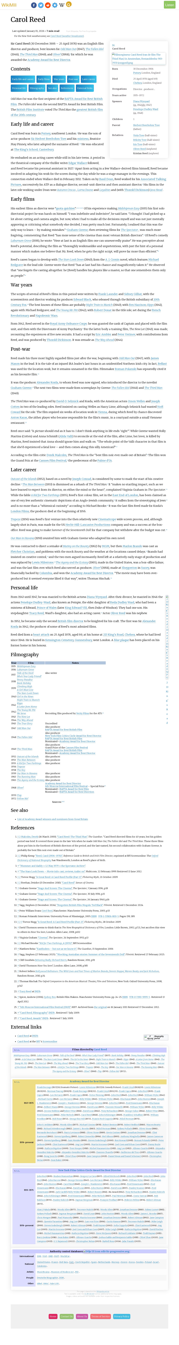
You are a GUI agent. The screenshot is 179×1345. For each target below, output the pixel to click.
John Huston (144, 1099)
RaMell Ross (108, 1241)
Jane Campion (94, 1156)
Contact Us (67, 1316)
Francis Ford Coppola (102, 1119)
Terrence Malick (85, 1209)
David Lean (92, 1107)
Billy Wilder (85, 1099)
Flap (19, 795)
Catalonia (41, 1266)
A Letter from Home (27, 706)
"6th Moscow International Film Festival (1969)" (45, 1007)
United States (43, 1262)
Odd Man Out (68, 49)
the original (100, 1007)
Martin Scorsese (99, 1144)
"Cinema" (43, 937)
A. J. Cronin (112, 259)
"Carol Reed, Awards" (30, 1018)
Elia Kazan (125, 1099)
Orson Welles (136, 401)
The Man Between (33, 484)
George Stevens (94, 1103)
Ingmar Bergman (84, 1200)
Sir (113, 45)
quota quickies (65, 208)
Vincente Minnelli (114, 1107)
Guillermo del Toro (130, 1152)
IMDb (38, 991)
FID (76, 1272)
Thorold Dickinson (136, 190)
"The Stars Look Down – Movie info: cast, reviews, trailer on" (52, 871)
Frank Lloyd (128, 1087)
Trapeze (16, 519)
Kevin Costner (113, 1132)
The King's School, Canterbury (34, 149)
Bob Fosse (57, 1119)
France (54, 1262)
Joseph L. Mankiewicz (69, 1103)
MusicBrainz (43, 1272)
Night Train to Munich (99, 305)
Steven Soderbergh (97, 1140)
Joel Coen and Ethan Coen (127, 1144)
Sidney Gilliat (133, 294)
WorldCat (65, 1256)
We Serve (21, 713)
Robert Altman (153, 1200)
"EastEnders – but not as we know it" (56, 948)
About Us (82, 1316)
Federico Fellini (131, 1200)
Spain (94, 1262)
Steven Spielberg (62, 1136)
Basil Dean (106, 179)
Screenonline (50, 1041)
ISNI (39, 1256)
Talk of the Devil (25, 673)
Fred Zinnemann (134, 1103)
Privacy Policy (121, 1316)
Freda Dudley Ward (122, 602)
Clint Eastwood (60, 1144)
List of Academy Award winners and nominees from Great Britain (52, 819)
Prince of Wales (47, 607)
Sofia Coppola (120, 1225)
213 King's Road (113, 634)
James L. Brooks (81, 1128)
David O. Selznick (67, 401)
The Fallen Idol (95, 49)
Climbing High (24, 686)
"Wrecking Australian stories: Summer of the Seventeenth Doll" (90, 954)
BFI (38, 1041)
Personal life (19, 88)
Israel (156, 1262)
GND (50, 1256)
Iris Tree (137, 144)
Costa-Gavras (140, 1196)
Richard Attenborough (55, 1128)
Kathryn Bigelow (53, 1148)
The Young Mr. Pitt (67, 310)
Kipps (150, 305)
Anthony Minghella (130, 1136)
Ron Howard (121, 1140)
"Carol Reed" (68, 882)
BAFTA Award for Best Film (74, 789)
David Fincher (156, 1229)
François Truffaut (108, 1200)
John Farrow (54, 1180)
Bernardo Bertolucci (47, 1132)
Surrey (145, 567)
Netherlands (104, 1262)
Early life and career (23, 79)
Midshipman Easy (128, 208)
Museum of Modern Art (62, 1272)
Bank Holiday (24, 683)
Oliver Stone (145, 1128)
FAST (56, 1256)
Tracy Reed (36, 613)
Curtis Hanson (113, 1221)
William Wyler (152, 1095)
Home (53, 1316)
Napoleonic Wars (46, 315)
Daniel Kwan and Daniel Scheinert (124, 1156)
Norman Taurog (55, 1091)
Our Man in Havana (22, 538)
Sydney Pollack (124, 1128)
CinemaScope (107, 519)
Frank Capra (125, 1091)
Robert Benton (110, 1124)
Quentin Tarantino (53, 1221)
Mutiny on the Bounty (76, 546)
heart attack (41, 634)
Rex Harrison (137, 305)
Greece (124, 1262)
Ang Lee (79, 1144)
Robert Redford (131, 1124)
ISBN (94, 916)
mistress (83, 138)
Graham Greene (77, 230)
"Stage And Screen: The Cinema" (54, 888)
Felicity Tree (140, 139)
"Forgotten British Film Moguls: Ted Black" (79, 905)
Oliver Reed (139, 148)
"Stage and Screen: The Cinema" (54, 899)
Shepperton (129, 567)
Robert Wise (70, 1111)
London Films (20, 511)
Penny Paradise (25, 679)
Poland (148, 1262)
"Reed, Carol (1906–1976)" (49, 855)
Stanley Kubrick (157, 1192)
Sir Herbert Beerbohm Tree (48, 138)
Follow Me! (22, 798)
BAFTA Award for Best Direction (77, 791)
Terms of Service (100, 1316)
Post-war (73, 79)
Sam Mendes (74, 1140)
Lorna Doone (85, 190)
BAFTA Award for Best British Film (63, 729)
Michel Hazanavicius (100, 1148)
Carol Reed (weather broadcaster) (67, 36)
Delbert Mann (50, 1107)
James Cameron (155, 1136)
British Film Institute (30, 109)
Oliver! (57, 54)
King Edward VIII (76, 607)
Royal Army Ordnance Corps (68, 323)
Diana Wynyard (141, 101)
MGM (105, 546)
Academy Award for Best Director (49, 60)
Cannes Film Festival (52, 460)
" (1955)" (55, 943)
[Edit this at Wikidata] (106, 1251)
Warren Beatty (153, 1124)
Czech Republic (82, 1262)
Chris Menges (43, 1217)
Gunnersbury (83, 640)
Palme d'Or (104, 460)
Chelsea (137, 82)
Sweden (139, 1262)
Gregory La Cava (88, 1176)
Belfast (162, 363)
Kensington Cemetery (59, 640)
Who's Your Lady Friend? (29, 676)
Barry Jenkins (43, 1237)
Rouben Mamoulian (63, 1176)
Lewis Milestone (42, 562)
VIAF (45, 1256)
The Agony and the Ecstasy (72, 562)
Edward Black (82, 299)
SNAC (46, 1283)
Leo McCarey (56, 1095)
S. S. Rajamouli (61, 1241)
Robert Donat (103, 310)
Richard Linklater (127, 1233)
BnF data (63, 1262)
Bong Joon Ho (50, 1156)
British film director (70, 621)
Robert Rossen (95, 1192)
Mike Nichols (67, 1115)
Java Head (156, 190)
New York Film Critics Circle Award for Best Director (73, 735)
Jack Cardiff (61, 1192)
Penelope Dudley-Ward (145, 109)
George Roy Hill (77, 1119)
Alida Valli (65, 436)
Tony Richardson (109, 1111)
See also (52, 88)
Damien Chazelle (104, 1152)
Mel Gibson (107, 1136)
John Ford (142, 1091)
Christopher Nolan (85, 1241)
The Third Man (29, 54)
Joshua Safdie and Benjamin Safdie (115, 1237)
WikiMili (9, 4)
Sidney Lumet (151, 1209)
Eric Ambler (103, 334)
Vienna (102, 412)
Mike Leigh (157, 1221)
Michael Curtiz (45, 1099)
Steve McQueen (103, 1233)
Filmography (37, 88)
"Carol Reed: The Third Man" (72, 836)
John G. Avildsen (45, 1124)
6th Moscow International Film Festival (66, 786)
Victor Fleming (96, 1095)
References (67, 88)
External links (84, 88)
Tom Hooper (76, 1148)
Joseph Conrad (81, 479)
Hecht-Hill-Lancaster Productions (88, 524)
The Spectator (129, 230)
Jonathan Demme (136, 1132)
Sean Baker (56, 1160)
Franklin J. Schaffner (133, 1115)
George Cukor (132, 1111)
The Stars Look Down (71, 259)
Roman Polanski (125, 369)
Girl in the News (25, 696)
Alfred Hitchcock (111, 1176)
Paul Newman (119, 1196)
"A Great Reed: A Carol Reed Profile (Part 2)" (60, 921)
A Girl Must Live (25, 689)
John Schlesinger (107, 1115)
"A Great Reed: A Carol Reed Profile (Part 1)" (59, 877)
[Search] (69, 4)
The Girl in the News (79, 1059)
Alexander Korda (47, 382)
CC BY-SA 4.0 (89, 1294)
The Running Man (26, 776)
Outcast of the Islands (24, 479)
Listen (169, 4)
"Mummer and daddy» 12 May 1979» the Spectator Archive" (52, 865)
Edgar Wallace (78, 163)
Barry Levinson (71, 1132)
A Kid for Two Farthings (45, 495)
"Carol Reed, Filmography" (33, 1012)
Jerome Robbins (52, 1111)
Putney (137, 72)
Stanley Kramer (136, 1188)
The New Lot (23, 716)
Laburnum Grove (21, 240)
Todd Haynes (99, 1225)
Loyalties (104, 190)
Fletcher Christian (22, 551)
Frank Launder (108, 294)
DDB (61, 1277)
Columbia (45, 573)
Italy (71, 1262)
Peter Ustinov (126, 334)
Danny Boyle (154, 1144)
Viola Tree (138, 135)
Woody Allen (66, 1124)
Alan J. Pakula (43, 1209)
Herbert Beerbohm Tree (146, 125)
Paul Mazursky (65, 1217)
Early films (44, 79)
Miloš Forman (126, 1119)
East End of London (125, 495)
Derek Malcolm (57, 455)
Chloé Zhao (70, 1156)
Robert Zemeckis (86, 1136)
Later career (88, 79)
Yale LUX (54, 1283)
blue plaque (121, 640)
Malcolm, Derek (29, 836)
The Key (21, 770)
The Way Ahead (104, 340)
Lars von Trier (92, 1221)
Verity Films (82, 713)
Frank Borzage (44, 1087)
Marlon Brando (132, 546)
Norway (115, 1262)
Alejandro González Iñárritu (75, 1152)
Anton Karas (19, 417)
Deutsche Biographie (47, 1277)
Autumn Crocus (66, 190)
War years (59, 79)
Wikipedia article (103, 1291)
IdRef (39, 1283)
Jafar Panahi (128, 1241)
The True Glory (24, 723)
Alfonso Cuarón (140, 1148)
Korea (132, 1262)
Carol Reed (23, 1035)
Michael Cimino (87, 1124)
